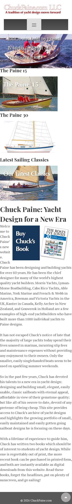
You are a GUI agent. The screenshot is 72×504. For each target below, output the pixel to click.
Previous (5, 50)
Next (67, 50)
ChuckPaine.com (41, 500)
